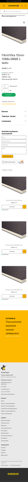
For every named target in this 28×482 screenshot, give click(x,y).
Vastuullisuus (4, 438)
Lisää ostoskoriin (8, 94)
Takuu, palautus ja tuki (6, 428)
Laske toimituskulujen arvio (9, 104)
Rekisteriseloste (5, 433)
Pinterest (3, 452)
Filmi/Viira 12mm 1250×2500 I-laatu (14, 289)
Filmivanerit (22, 15)
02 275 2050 (3, 386)
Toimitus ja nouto (5, 423)
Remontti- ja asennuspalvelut (8, 406)
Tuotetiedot (12, 206)
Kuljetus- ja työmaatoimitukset (8, 411)
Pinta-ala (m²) (13, 86)
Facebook (3, 447)
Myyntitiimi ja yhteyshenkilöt (7, 394)
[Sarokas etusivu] (14, 367)
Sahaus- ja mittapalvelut (6, 413)
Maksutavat (3, 425)
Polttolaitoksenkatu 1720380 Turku (6, 383)
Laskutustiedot (4, 440)
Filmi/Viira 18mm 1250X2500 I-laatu (14, 245)
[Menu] (4, 5)
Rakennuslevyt (16, 15)
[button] (21, 5)
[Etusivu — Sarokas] (13, 6)
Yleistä (2, 401)
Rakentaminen (10, 15)
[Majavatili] (25, 5)
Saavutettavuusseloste (6, 435)
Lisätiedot (6, 121)
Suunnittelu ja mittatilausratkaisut (9, 408)
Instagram (3, 450)
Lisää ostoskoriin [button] (24, 207)
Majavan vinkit (4, 455)
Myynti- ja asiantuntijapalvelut (8, 403)
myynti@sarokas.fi (5, 389)
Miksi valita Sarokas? (5, 420)
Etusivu (4, 15)
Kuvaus (5, 111)
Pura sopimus (4, 430)
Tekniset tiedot (9, 116)
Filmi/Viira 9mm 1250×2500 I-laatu (14, 200)
